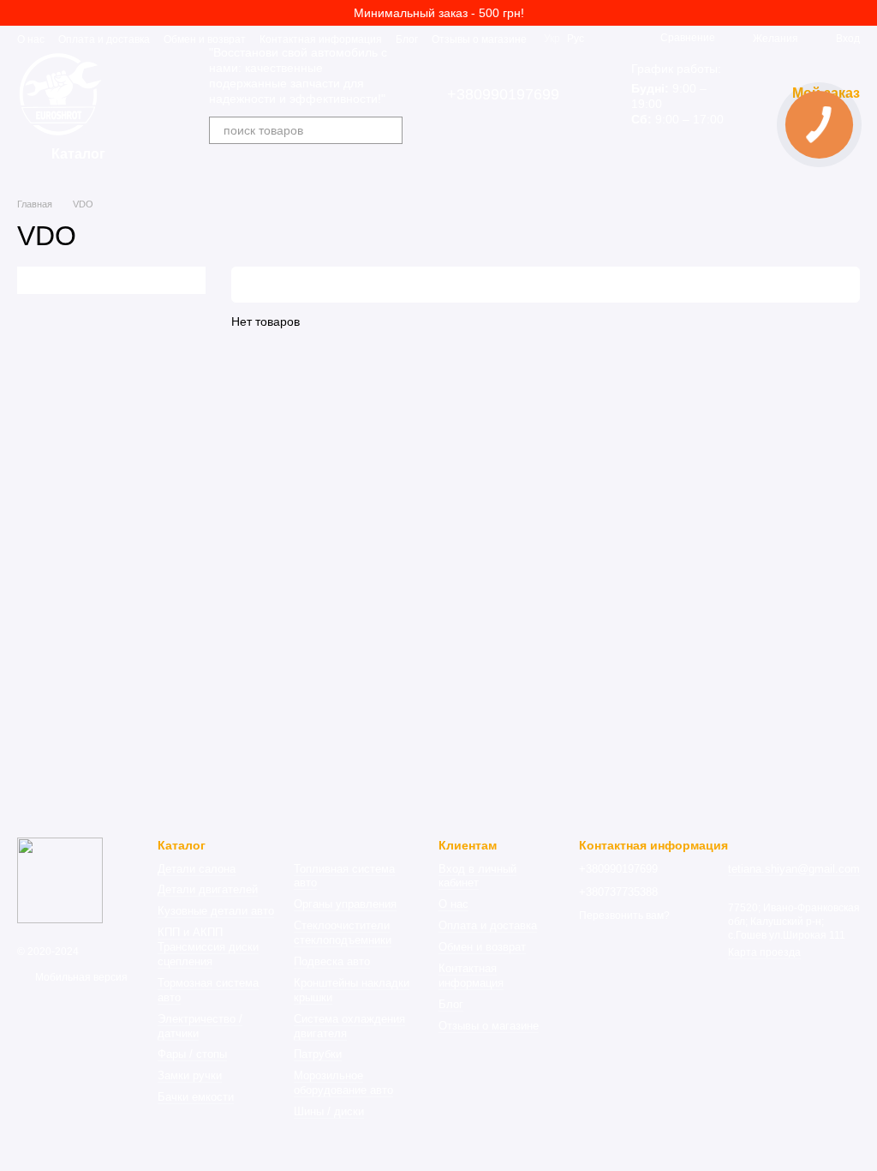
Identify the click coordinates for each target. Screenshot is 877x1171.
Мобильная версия (80, 977)
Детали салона (197, 868)
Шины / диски (329, 1111)
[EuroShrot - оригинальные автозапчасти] (60, 880)
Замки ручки (190, 1075)
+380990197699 (503, 94)
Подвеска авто (332, 961)
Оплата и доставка (104, 39)
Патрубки (318, 1054)
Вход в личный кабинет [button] (477, 876)
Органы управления (345, 904)
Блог (407, 39)
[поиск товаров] (389, 130)
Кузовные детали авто (216, 910)
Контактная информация (321, 39)
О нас (31, 39)
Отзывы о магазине (479, 39)
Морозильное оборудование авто (343, 1082)
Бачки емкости (196, 1096)
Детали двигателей (208, 889)
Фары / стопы (192, 1054)
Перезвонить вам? (624, 916)
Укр (552, 38)
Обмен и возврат (205, 39)
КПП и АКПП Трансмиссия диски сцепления (208, 947)
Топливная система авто (344, 876)
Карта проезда (764, 952)
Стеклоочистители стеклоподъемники (342, 932)
